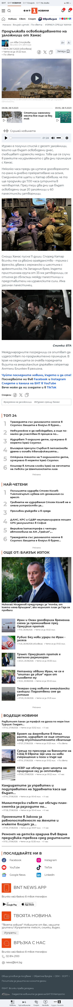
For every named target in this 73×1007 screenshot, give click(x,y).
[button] (57, 1003)
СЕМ (57, 976)
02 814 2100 (12, 956)
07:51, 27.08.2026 (10, 842)
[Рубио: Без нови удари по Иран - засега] (8, 642)
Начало (7, 24)
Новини (12, 19)
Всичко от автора (20, 44)
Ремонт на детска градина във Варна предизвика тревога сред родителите (36, 836)
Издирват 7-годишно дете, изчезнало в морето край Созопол (38, 441)
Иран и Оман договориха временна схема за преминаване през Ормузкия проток (43, 623)
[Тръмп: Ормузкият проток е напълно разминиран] (8, 659)
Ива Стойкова (22, 42)
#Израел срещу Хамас (47, 402)
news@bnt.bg (14, 962)
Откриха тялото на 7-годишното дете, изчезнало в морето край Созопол (39, 458)
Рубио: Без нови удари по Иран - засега (41, 639)
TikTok (51, 387)
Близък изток (21, 24)
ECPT (65, 976)
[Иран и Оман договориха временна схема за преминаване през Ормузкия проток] (8, 625)
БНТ (4, 3)
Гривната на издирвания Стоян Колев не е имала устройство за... (40, 504)
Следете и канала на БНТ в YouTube (29, 383)
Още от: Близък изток (26, 552)
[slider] (25, 137)
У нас (46, 728)
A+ (62, 42)
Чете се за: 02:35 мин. (30, 842)
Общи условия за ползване (16, 976)
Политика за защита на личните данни (24, 981)
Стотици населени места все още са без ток (38, 115)
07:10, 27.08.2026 (26, 761)
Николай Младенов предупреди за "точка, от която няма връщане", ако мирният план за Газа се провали (36, 607)
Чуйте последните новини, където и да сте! (36, 375)
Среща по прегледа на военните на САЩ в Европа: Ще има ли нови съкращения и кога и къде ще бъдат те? (44, 754)
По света (36, 24)
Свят (22, 19)
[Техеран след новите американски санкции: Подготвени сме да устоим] (8, 694)
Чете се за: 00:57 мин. (31, 828)
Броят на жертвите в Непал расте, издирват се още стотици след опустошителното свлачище (44, 737)
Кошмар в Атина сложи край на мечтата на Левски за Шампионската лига (40, 467)
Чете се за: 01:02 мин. (46, 761)
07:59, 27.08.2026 (10, 828)
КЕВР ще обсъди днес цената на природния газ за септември (42, 769)
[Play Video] (36, 78)
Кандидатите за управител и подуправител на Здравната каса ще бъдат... (34, 789)
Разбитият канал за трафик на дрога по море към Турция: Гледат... (35, 723)
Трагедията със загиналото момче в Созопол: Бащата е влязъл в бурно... (36, 423)
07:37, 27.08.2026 (26, 744)
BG (68, 3)
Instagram (58, 379)
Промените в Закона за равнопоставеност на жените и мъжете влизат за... (30, 820)
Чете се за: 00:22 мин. (46, 774)
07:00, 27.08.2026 (26, 774)
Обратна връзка (43, 976)
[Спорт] (65, 19)
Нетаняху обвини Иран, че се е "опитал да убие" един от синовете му (40, 674)
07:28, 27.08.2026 (10, 810)
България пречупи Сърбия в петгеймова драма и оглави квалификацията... (39, 449)
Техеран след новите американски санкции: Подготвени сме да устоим (43, 691)
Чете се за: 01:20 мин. (46, 744)
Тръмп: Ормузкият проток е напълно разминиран (39, 656)
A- (69, 42)
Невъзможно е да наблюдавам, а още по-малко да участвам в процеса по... (38, 432)
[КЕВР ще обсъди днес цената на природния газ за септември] (8, 773)
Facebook (41, 379)
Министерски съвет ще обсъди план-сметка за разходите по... (34, 805)
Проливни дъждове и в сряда (30, 510)
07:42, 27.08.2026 (10, 728)
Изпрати (10, 932)
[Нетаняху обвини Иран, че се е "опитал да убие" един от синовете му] (8, 677)
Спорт (32, 19)
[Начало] (4, 19)
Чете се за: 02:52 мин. (31, 728)
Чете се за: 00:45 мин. (31, 797)
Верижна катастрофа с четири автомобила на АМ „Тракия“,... (33, 530)
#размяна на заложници (18, 402)
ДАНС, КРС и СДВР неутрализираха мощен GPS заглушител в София (40, 521)
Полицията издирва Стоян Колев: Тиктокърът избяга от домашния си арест (37, 494)
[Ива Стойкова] (6, 43)
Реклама (36, 474)
